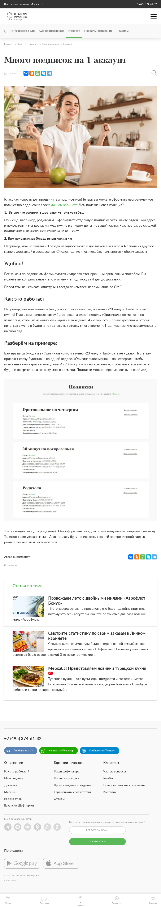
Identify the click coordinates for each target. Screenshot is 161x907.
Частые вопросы (114, 771)
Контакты (109, 792)
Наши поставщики (66, 778)
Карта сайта (10, 880)
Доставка (10, 785)
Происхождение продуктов (72, 785)
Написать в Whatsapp (61, 750)
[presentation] (10, 31)
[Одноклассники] (31, 73)
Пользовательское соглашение (124, 785)
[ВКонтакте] (26, 73)
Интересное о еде (22, 30)
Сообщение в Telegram (102, 750)
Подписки (11, 565)
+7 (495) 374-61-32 (146, 4)
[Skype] (43, 73)
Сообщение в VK (23, 750)
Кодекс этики (13, 798)
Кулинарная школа (51, 30)
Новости (74, 30)
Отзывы (59, 798)
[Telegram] (49, 73)
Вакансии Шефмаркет (19, 805)
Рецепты (123, 30)
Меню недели (13, 778)
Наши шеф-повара (66, 771)
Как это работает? (16, 771)
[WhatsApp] (37, 73)
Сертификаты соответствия (72, 792)
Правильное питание (98, 30)
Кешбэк (108, 778)
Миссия (9, 792)
